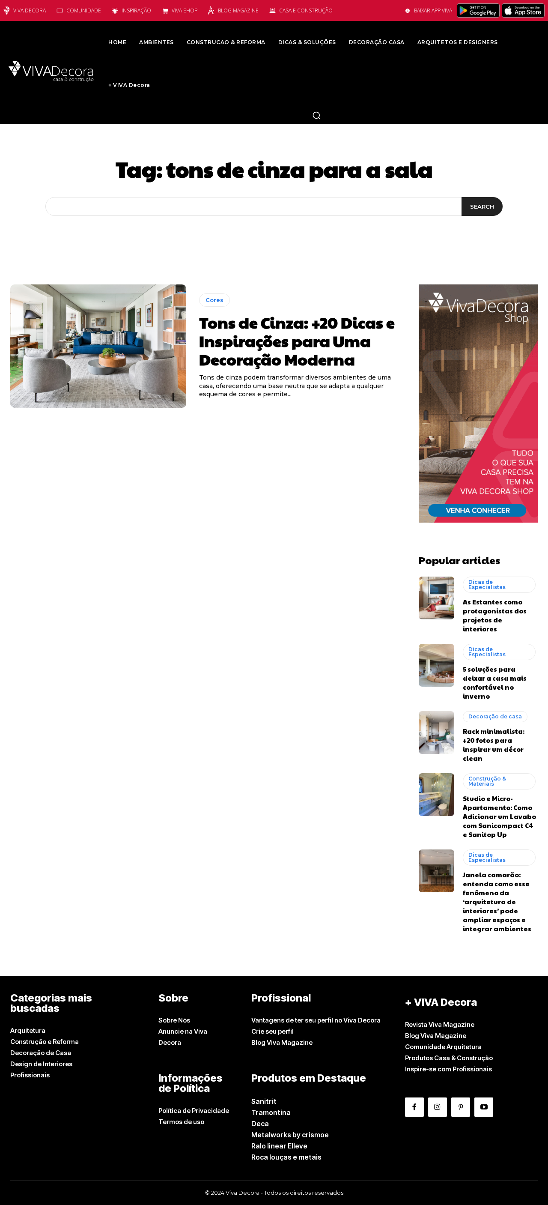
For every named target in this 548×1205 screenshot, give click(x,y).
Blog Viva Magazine (282, 1042)
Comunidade (83, 10)
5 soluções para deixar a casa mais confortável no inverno (495, 682)
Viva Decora (29, 10)
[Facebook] (414, 1106)
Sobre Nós (174, 1020)
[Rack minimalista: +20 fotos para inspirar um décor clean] (436, 732)
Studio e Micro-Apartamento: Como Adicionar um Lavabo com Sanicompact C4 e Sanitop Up (499, 816)
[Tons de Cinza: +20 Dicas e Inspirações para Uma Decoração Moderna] (98, 346)
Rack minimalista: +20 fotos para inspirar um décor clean (493, 744)
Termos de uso (181, 1122)
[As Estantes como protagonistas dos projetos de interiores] (436, 598)
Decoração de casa (495, 716)
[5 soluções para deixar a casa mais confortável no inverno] (436, 665)
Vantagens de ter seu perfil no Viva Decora (316, 1020)
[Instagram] (437, 1106)
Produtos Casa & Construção (449, 1058)
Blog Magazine (238, 10)
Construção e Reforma (44, 1042)
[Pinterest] (460, 1106)
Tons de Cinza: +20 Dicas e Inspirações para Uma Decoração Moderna (297, 340)
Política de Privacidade (193, 1110)
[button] (316, 115)
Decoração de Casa (40, 1053)
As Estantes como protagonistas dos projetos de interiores (495, 615)
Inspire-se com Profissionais (448, 1069)
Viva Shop (184, 10)
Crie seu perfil (272, 1031)
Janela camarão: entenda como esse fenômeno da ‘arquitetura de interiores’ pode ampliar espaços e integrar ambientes (497, 901)
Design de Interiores (41, 1064)
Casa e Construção (306, 10)
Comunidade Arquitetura (443, 1047)
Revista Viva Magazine (439, 1024)
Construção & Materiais (487, 781)
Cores (214, 299)
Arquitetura (27, 1030)
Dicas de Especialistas (487, 584)
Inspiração (136, 10)
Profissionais (30, 1075)
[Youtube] (483, 1106)
